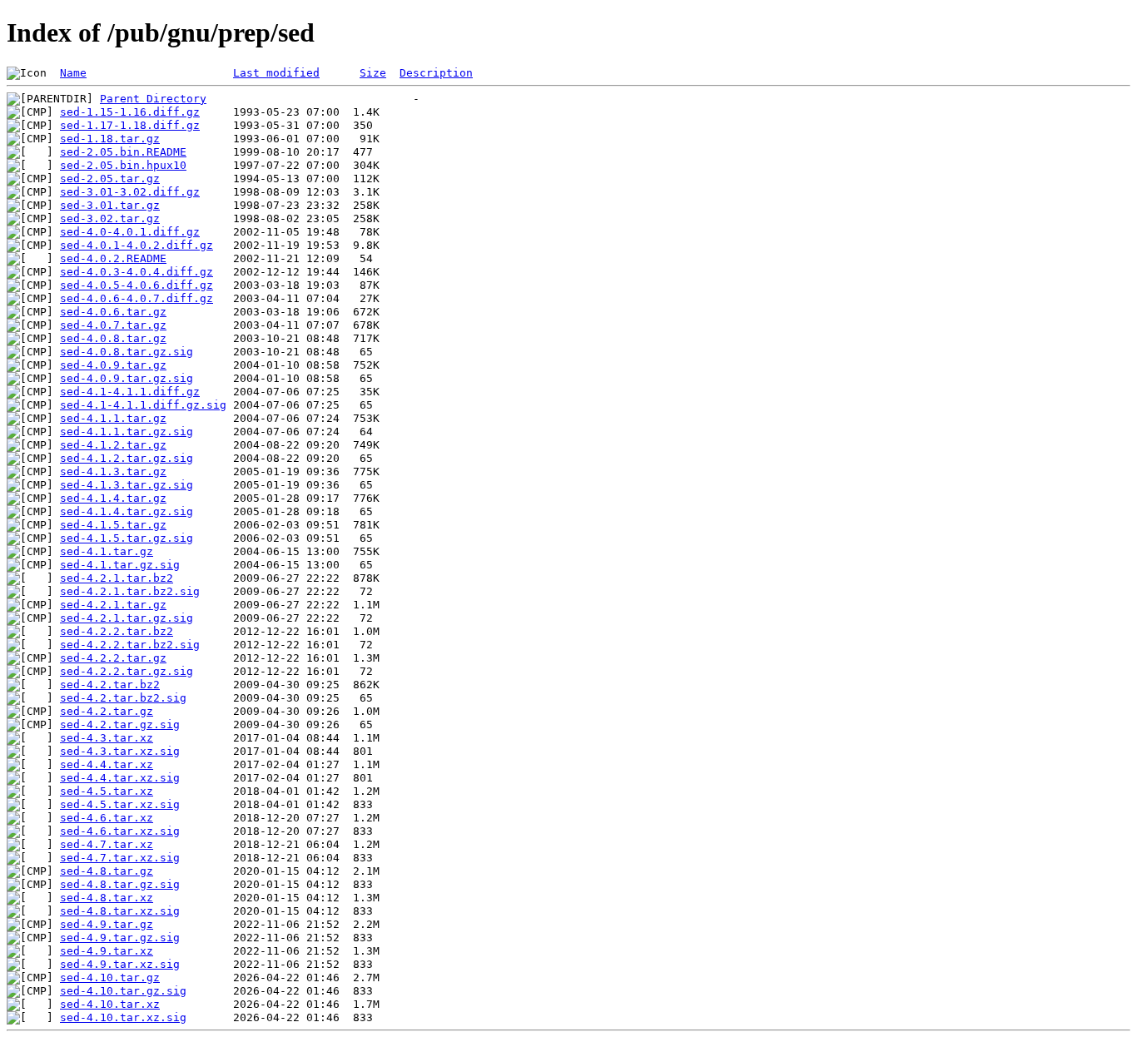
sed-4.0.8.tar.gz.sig (126, 351)
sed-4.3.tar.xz (106, 738)
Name (73, 73)
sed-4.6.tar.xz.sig (120, 831)
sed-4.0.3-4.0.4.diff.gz (136, 271)
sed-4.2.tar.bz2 (110, 684)
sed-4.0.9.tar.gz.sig (126, 378)
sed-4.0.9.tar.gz (113, 365)
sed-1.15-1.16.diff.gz (130, 112)
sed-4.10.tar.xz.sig (123, 1017)
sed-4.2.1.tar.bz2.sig (130, 591)
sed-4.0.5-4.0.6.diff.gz (136, 285)
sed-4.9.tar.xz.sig (120, 964)
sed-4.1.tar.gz (106, 551)
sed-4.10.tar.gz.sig (123, 991)
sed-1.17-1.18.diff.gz (130, 125)
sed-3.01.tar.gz (110, 205)
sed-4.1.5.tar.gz (113, 525)
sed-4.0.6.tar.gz (113, 311)
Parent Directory (153, 98)
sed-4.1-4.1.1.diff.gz (130, 391)
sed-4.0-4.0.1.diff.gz (130, 232)
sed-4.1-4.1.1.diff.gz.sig (143, 405)
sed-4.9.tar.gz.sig (120, 937)
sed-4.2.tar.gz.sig (120, 724)
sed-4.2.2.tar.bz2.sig (130, 644)
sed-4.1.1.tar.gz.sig (126, 431)
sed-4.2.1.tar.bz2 (116, 578)
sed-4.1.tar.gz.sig (120, 564)
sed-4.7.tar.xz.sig (120, 857)
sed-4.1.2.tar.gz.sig (126, 458)
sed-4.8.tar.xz (106, 897)
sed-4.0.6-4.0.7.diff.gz (136, 298)
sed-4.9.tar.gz (106, 924)
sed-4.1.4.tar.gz (113, 498)
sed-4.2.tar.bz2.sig (123, 698)
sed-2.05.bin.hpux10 (123, 165)
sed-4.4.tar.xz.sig (120, 778)
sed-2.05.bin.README (123, 152)
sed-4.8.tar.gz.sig (120, 884)
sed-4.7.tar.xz (106, 844)
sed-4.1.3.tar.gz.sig (126, 485)
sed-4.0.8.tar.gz (113, 338)
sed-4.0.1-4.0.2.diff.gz (136, 245)
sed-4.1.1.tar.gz (113, 418)
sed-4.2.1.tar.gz (113, 604)
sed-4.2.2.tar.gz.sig (126, 671)
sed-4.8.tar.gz (106, 871)
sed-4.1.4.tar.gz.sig (126, 511)
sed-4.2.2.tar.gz (113, 658)
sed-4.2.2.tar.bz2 (116, 631)
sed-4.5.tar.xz (106, 791)
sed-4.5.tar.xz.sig (120, 804)
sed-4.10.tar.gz (110, 977)
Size (373, 73)
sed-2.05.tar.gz (110, 178)
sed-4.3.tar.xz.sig (120, 751)
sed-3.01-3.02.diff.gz (130, 192)
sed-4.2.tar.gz (106, 711)
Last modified (276, 73)
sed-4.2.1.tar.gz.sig (126, 618)
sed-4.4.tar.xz (106, 764)
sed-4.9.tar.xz (106, 951)
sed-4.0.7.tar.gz (113, 325)
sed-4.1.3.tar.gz (113, 471)
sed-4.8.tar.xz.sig (120, 911)
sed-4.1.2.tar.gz (113, 445)
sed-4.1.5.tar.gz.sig (126, 538)
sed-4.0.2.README (113, 258)
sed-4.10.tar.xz (110, 1004)
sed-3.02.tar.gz (110, 218)
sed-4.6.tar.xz (106, 817)
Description (436, 73)
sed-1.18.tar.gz (110, 138)
